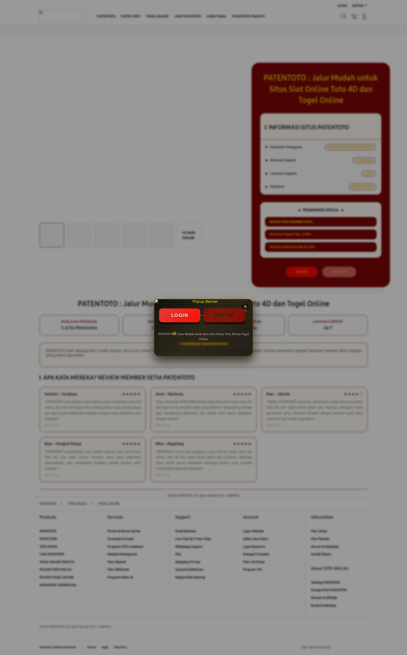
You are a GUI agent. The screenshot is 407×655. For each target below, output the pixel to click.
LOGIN (179, 315)
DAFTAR (224, 315)
